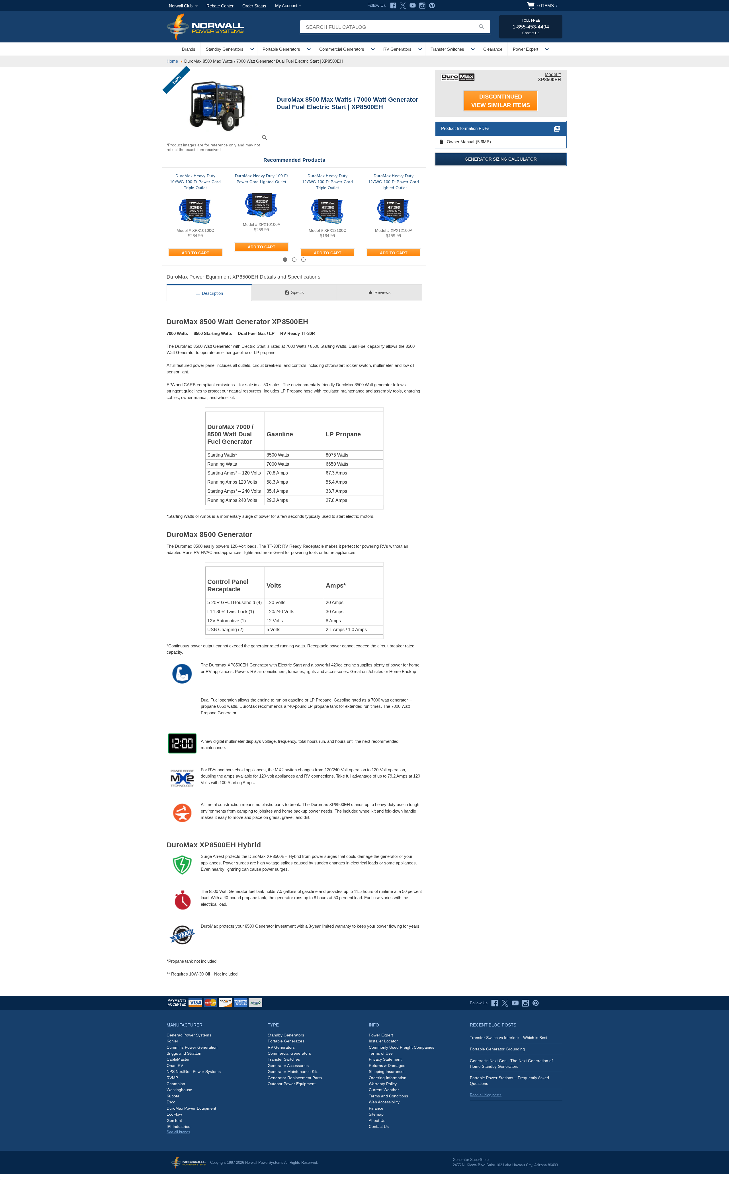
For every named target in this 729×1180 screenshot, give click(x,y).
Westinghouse (179, 1089)
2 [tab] (294, 259)
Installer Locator (383, 1041)
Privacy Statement (385, 1059)
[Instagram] (422, 6)
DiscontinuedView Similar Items (500, 100)
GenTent (174, 1120)
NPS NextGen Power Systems (194, 1071)
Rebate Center (220, 5)
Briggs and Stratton (184, 1053)
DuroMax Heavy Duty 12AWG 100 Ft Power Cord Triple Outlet (327, 181)
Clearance (492, 49)
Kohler (172, 1041)
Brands (188, 49)
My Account (286, 5)
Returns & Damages (387, 1065)
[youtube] (515, 1003)
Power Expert (525, 49)
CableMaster (178, 1059)
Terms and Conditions (388, 1096)
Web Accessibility (384, 1102)
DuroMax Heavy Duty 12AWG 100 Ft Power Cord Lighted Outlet (393, 181)
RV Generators (397, 49)
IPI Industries (178, 1126)
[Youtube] (412, 6)
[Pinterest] (432, 6)
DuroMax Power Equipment (191, 1108)
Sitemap (376, 1114)
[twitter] (505, 1003)
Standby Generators (224, 49)
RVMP (172, 1077)
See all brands (178, 1132)
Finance (376, 1108)
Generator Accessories (288, 1065)
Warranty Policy (383, 1083)
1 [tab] (285, 259)
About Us (377, 1120)
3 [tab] (303, 259)
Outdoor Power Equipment (292, 1083)
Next (411, 259)
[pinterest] (535, 1003)
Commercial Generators (341, 49)
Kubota (173, 1096)
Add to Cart (195, 253)
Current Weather (384, 1089)
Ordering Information (387, 1077)
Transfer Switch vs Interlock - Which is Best (508, 1037)
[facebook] (494, 1003)
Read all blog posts (485, 1095)
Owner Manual (456, 141)
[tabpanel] (195, 214)
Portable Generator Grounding (497, 1049)
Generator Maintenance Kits (293, 1071)
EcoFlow (174, 1114)
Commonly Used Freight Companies (401, 1047)
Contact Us (379, 1126)
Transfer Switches (447, 49)
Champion (176, 1083)
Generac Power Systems (189, 1035)
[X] (403, 6)
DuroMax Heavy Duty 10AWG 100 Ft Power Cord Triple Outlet (195, 181)
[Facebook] (393, 6)
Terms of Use (381, 1053)
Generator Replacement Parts (295, 1077)
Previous (182, 259)
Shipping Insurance (386, 1071)
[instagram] (525, 1003)
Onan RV (175, 1065)
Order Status (254, 5)
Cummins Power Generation (192, 1047)
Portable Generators (281, 49)
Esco (171, 1102)
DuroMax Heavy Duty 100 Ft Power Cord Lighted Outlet (261, 178)
